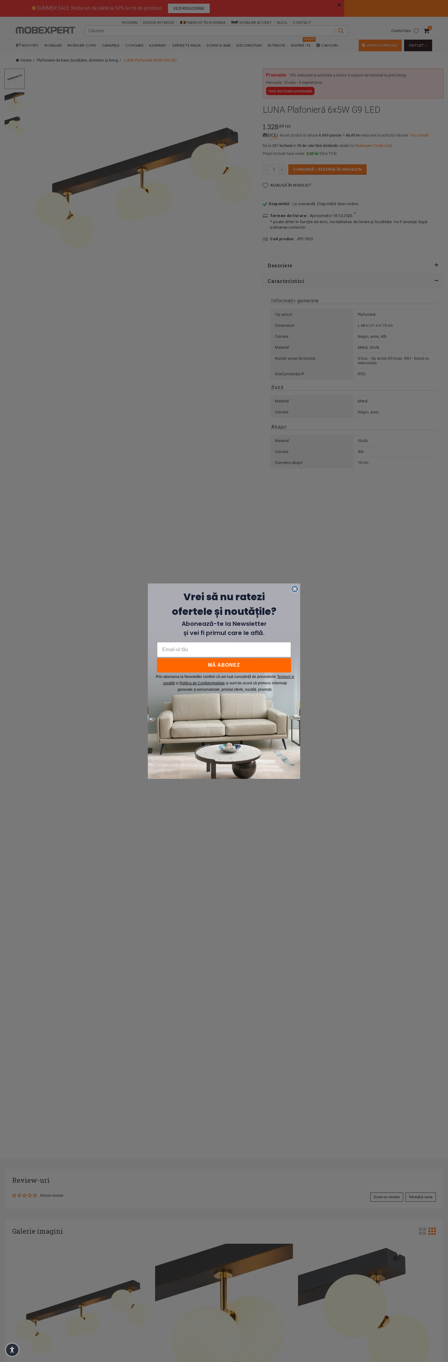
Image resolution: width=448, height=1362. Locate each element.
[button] (12, 1349)
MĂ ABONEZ (224, 665)
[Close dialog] (295, 589)
